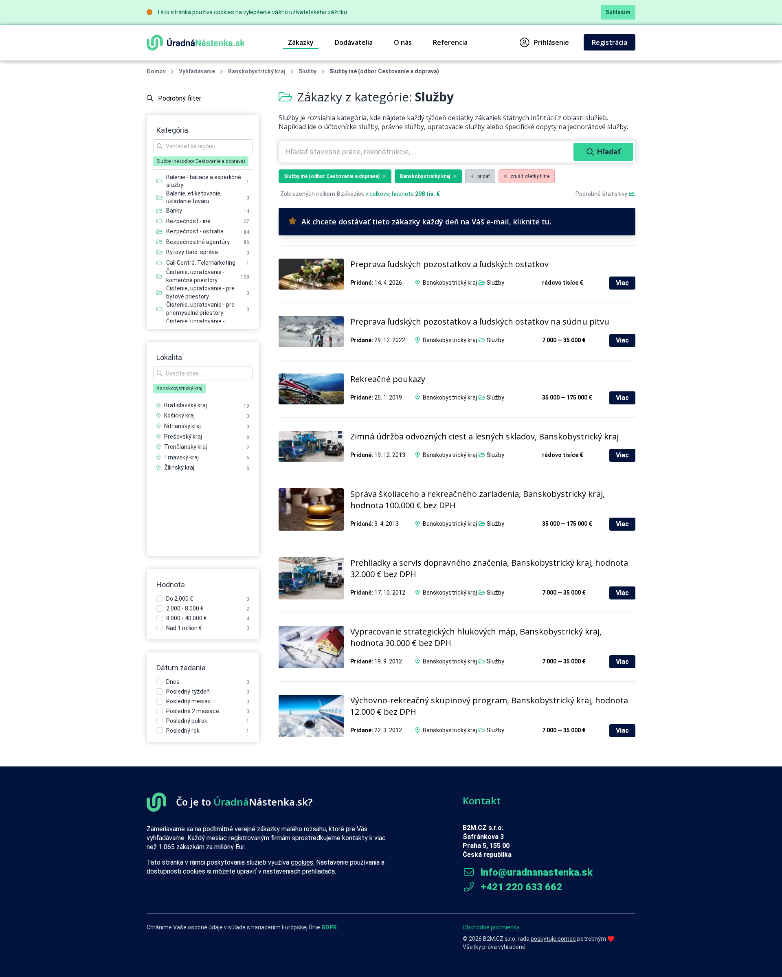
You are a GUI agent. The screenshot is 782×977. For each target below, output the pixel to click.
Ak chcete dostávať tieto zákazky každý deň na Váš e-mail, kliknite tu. (426, 221)
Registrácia (609, 42)
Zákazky (301, 42)
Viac (622, 283)
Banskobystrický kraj (257, 71)
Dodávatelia (354, 42)
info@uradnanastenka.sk (535, 872)
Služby (307, 71)
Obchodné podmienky (491, 927)
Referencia (450, 42)
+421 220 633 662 (520, 887)
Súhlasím (618, 12)
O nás (403, 42)
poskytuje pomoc (553, 938)
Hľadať (608, 151)
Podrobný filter (178, 98)
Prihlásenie (551, 42)
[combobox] (427, 152)
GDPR (329, 927)
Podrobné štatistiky (602, 194)
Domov (156, 71)
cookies (302, 862)
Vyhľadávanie (197, 71)
